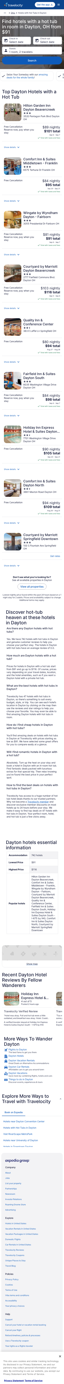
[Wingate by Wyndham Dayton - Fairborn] (32, 228)
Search (32, 60)
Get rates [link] (55, 556)
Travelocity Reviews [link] (14, 1250)
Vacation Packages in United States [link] (21, 1234)
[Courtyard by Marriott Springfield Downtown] (32, 545)
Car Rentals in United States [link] (18, 1244)
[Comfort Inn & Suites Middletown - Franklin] (32, 175)
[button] (32, 147)
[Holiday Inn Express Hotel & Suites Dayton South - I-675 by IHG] (32, 443)
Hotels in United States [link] (15, 1223)
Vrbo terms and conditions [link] (17, 1295)
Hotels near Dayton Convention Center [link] (23, 1121)
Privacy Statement (14, 1380)
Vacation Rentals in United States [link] (20, 1228)
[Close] (60, 1356)
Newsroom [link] (10, 1194)
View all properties (32, 586)
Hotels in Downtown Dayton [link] (18, 1146)
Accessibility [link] (11, 1300)
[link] (32, 1051)
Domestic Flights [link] (13, 1239)
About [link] (8, 1172)
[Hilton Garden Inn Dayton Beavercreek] (32, 121)
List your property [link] (13, 1183)
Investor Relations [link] (13, 1199)
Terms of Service (34, 1380)
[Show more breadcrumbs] (5, 13)
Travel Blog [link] (10, 1266)
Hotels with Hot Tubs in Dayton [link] (19, 1127)
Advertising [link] (10, 1210)
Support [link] (8, 1319)
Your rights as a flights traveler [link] (19, 1346)
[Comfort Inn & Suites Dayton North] (32, 497)
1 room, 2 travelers (20, 52)
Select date (16, 42)
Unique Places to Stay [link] (15, 1260)
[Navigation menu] (58, 5)
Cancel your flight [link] (13, 1330)
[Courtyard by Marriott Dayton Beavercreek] (32, 282)
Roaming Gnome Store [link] (15, 1204)
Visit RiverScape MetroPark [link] (17, 1134)
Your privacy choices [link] (14, 1306)
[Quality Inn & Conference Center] (32, 336)
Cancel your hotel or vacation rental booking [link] (25, 1325)
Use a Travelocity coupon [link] (17, 1340)
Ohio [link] (13, 13)
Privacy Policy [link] (12, 1279)
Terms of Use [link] (11, 1290)
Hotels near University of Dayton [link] (20, 1140)
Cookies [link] (9, 1284)
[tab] (13, 1112)
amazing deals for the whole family (27, 76)
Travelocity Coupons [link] (14, 1255)
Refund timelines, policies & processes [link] (22, 1335)
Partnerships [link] (11, 1188)
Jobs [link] (7, 1178)
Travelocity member (38, 801)
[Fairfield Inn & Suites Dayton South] (32, 389)
